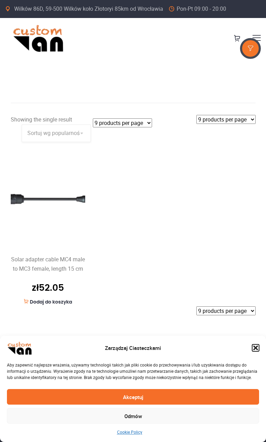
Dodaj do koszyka (51, 302)
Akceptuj (133, 397)
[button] (255, 347)
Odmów (133, 416)
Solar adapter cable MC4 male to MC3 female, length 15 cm (48, 263)
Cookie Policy (129, 432)
